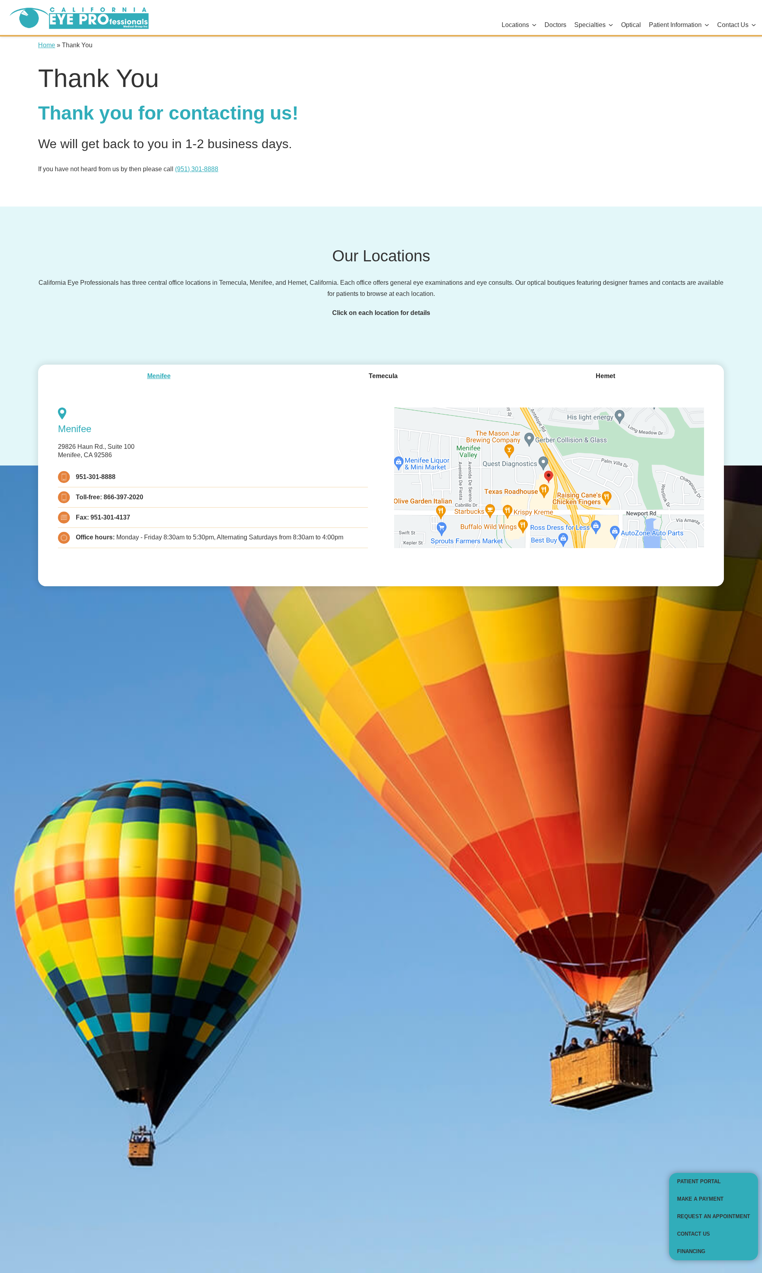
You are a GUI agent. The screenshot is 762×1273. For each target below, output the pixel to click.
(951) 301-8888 (196, 169)
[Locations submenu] (534, 25)
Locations (515, 24)
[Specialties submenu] (610, 25)
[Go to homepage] (76, 17)
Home (46, 45)
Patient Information (675, 24)
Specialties (590, 24)
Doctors (555, 24)
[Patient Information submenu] (706, 25)
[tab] (159, 376)
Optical (631, 24)
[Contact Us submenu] (753, 25)
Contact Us (733, 24)
